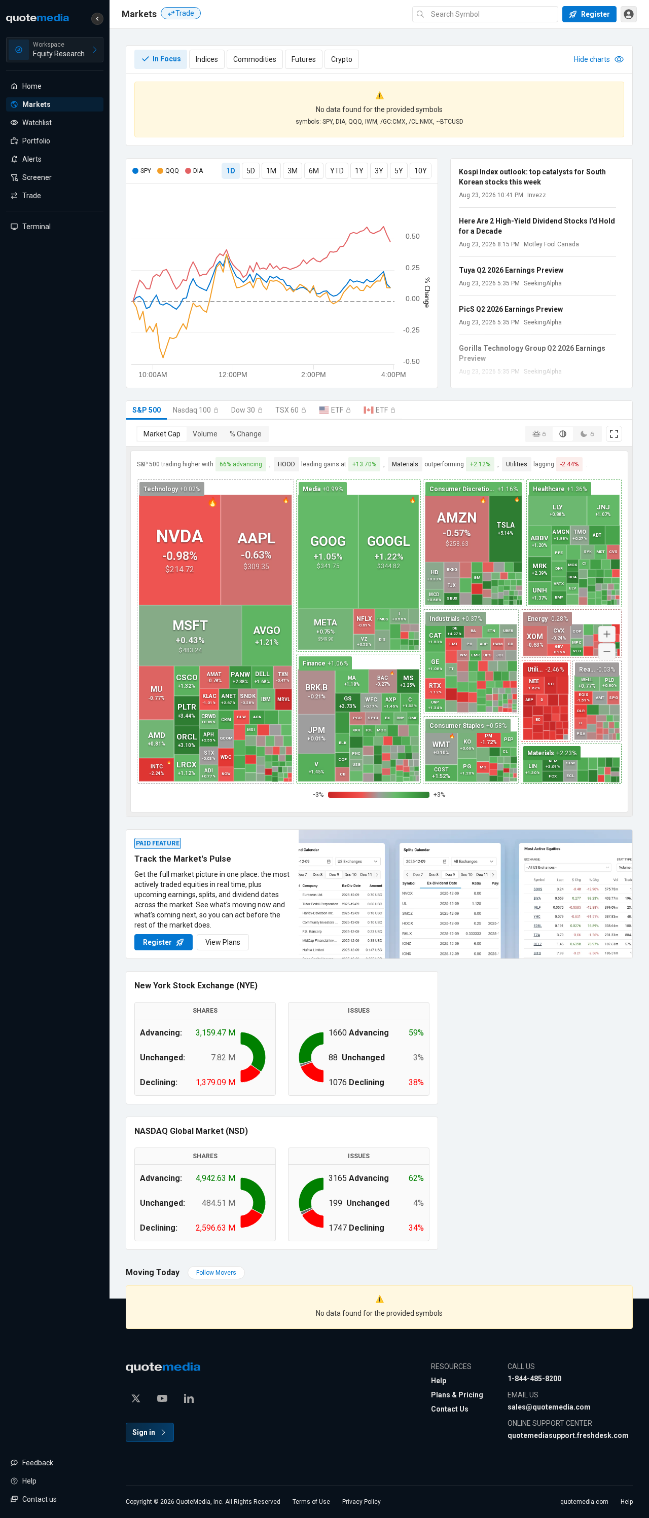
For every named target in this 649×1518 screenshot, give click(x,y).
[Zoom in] (607, 634)
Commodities (254, 59)
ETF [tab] (337, 410)
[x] (136, 1398)
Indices (207, 59)
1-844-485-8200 (534, 1379)
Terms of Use (311, 1501)
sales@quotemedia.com (549, 1407)
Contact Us (449, 1409)
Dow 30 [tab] (243, 410)
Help (438, 1381)
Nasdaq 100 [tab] (192, 410)
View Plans (222, 942)
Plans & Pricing (457, 1395)
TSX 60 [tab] (287, 410)
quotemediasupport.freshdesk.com (568, 1435)
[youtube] (162, 1398)
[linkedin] (188, 1398)
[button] (97, 19)
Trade (184, 13)
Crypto (341, 59)
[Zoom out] (607, 651)
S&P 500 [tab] (146, 410)
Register (157, 942)
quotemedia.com (584, 1501)
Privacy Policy (361, 1501)
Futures (304, 59)
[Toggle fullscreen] (614, 434)
